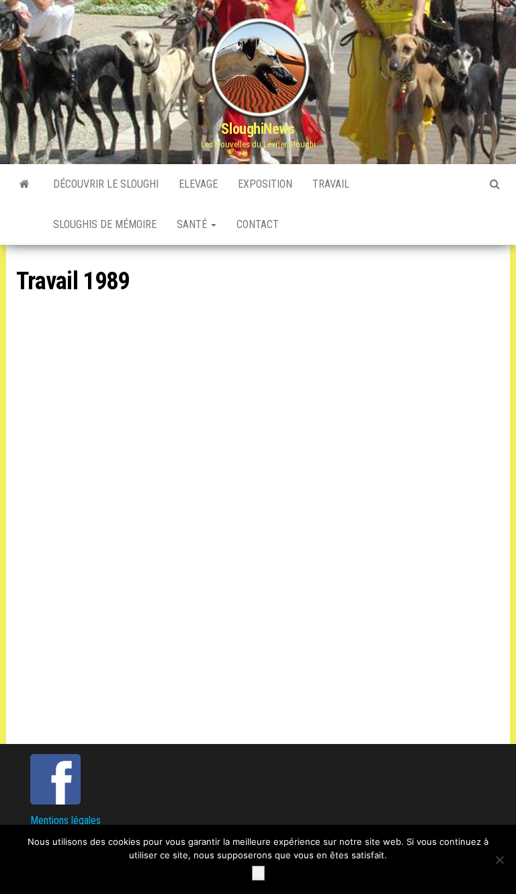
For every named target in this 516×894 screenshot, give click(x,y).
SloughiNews (257, 128)
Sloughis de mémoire (105, 224)
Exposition (265, 184)
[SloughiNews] (24, 184)
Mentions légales (65, 820)
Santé (193, 224)
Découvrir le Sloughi (106, 184)
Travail (330, 184)
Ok (258, 873)
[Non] (499, 859)
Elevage (198, 184)
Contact (257, 224)
